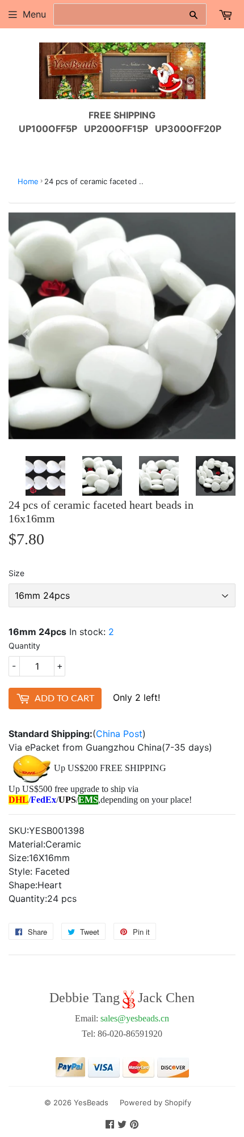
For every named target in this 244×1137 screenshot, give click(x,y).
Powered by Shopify (155, 1102)
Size (16, 573)
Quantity (24, 645)
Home (28, 181)
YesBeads (91, 1102)
